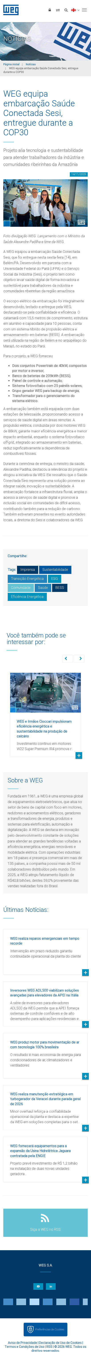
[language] (75, 10)
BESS (59, 588)
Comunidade (20, 588)
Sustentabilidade (55, 570)
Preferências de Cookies (49, 1329)
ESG (54, 579)
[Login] (49, 10)
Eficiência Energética (27, 597)
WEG (9, 10)
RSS (49, 1346)
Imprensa (27, 570)
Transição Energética (27, 579)
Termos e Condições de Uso (24, 1346)
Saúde (43, 588)
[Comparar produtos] (58, 10)
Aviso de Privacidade (22, 1342)
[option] (45, 711)
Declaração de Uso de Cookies (60, 1342)
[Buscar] (66, 10)
